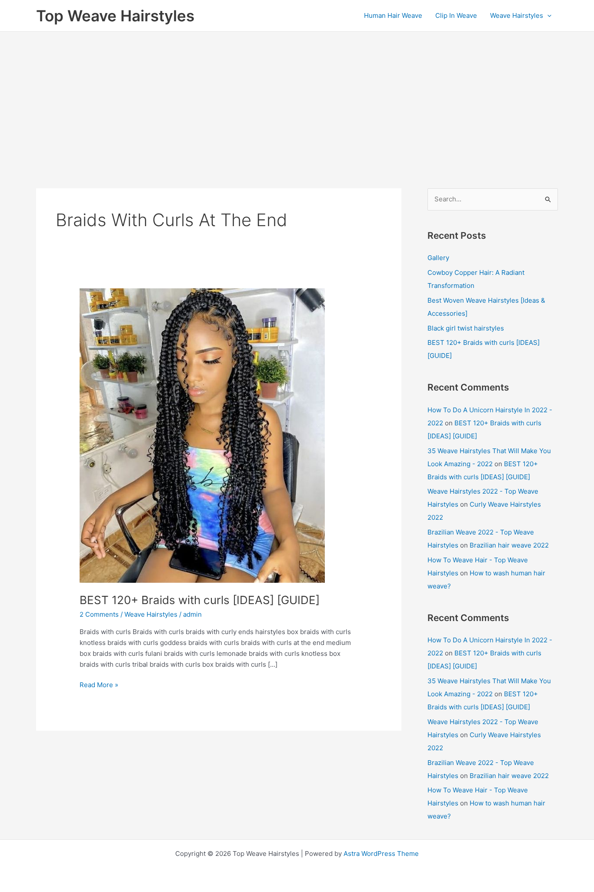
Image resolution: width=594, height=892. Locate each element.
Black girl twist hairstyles (465, 328)
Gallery (438, 258)
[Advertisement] (297, 97)
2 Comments (99, 614)
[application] (547, 15)
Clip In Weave (456, 15)
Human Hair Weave (393, 15)
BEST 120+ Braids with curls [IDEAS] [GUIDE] (200, 600)
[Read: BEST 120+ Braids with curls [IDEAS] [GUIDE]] (202, 435)
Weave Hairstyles (516, 15)
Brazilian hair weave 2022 (509, 545)
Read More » (99, 685)
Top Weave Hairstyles (115, 16)
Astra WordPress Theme (381, 853)
